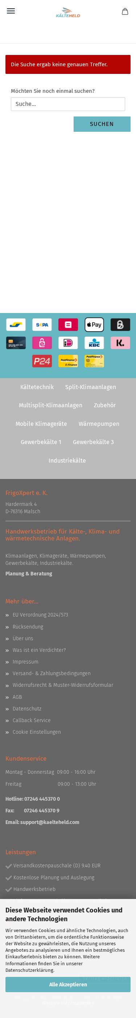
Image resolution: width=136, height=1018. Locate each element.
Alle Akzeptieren (68, 985)
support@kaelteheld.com (49, 822)
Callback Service (32, 720)
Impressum (25, 662)
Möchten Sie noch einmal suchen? (53, 91)
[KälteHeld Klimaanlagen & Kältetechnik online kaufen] (68, 13)
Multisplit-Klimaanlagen (50, 405)
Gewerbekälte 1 (41, 442)
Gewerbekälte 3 (93, 442)
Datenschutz (27, 709)
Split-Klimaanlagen (90, 387)
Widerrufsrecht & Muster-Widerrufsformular (63, 685)
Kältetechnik (37, 387)
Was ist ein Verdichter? (39, 650)
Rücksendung (28, 627)
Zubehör (105, 405)
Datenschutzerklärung (29, 970)
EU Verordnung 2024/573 (40, 615)
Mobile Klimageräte (41, 423)
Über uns (23, 638)
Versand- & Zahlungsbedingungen (52, 673)
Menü (11, 11)
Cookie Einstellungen (37, 732)
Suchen (102, 123)
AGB (17, 697)
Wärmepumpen (99, 423)
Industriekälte (67, 460)
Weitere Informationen (68, 1003)
